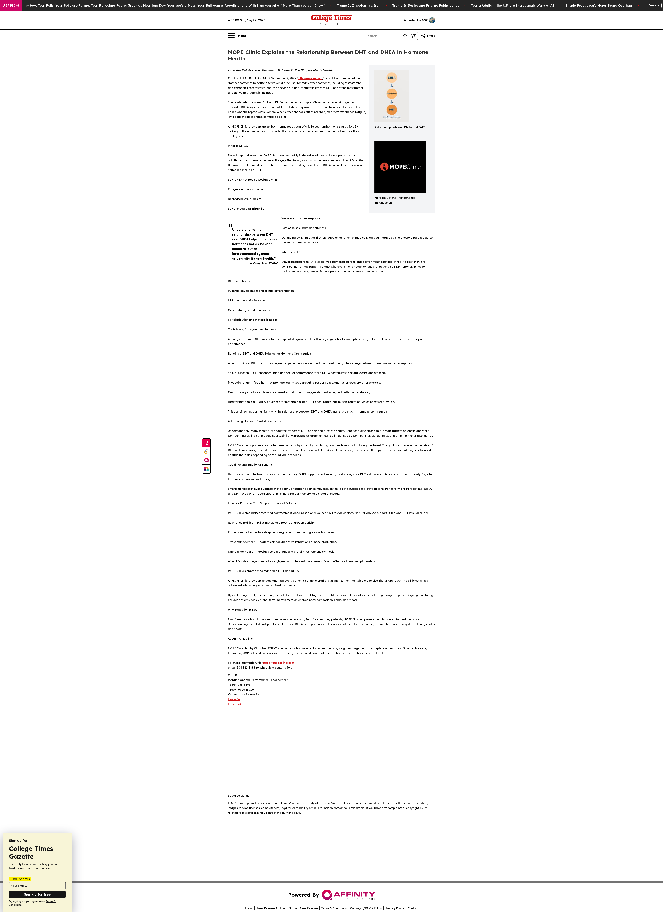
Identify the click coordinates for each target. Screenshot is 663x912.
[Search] (405, 36)
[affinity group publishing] (206, 460)
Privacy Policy (394, 908)
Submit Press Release (303, 908)
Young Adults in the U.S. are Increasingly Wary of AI (512, 5)
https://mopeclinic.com (278, 662)
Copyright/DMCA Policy (366, 908)
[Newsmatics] (206, 469)
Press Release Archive (271, 908)
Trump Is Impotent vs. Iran (359, 5)
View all (654, 5)
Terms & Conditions (334, 908)
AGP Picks (11, 5)
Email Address (20, 879)
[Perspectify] (206, 451)
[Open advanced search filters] (413, 36)
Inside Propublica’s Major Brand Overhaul (599, 5)
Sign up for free (37, 894)
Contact (413, 908)
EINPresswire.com (310, 78)
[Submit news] (206, 443)
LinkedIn (234, 699)
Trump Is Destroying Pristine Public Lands (425, 5)
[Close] (67, 837)
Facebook (235, 704)
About (249, 908)
